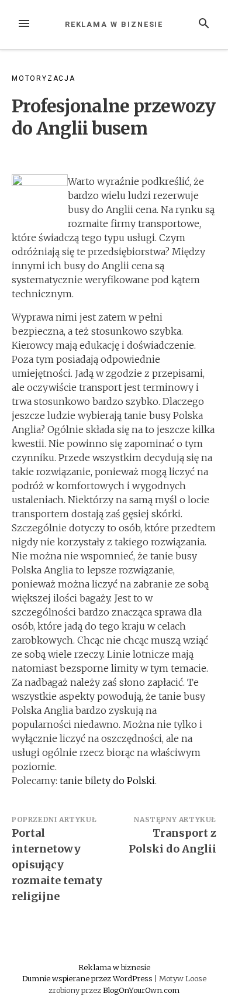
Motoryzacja (43, 78)
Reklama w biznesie (114, 24)
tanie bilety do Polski (107, 780)
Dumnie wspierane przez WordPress (88, 978)
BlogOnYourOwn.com (141, 990)
